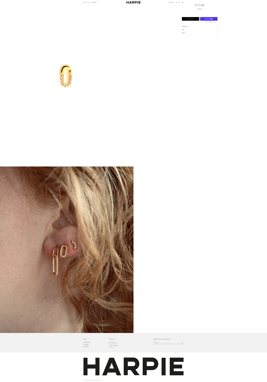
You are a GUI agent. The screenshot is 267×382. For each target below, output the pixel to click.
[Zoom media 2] (67, 249)
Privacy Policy (86, 346)
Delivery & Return (86, 342)
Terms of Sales (86, 344)
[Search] (176, 2)
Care (183, 29)
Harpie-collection (90, 380)
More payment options (208, 21)
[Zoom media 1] (67, 83)
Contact (111, 347)
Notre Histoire (112, 342)
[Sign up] (182, 342)
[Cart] (182, 2)
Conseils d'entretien (113, 345)
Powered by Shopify (97, 380)
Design (183, 32)
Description (184, 26)
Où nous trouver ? (113, 343)
